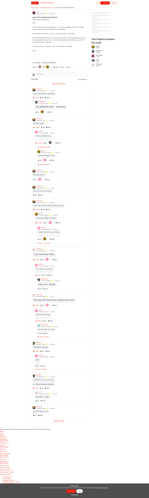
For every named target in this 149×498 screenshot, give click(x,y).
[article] (59, 93)
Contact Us (2, 445)
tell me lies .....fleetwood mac (49, 62)
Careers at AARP (4, 455)
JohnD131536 (44, 324)
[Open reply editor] (59, 74)
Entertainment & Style (46, 7)
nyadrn (37, 12)
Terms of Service (7, 478)
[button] (105, 2)
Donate (2, 433)
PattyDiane (38, 342)
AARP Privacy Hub (7, 477)
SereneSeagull (99, 55)
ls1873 (40, 392)
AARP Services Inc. (4, 461)
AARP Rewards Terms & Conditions (11, 482)
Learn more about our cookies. (101, 487)
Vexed (97, 59)
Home (32, 7)
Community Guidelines (47, 3)
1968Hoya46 (39, 249)
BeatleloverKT (42, 101)
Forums (37, 7)
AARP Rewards (3, 439)
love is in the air (37, 62)
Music (54, 7)
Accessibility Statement (8, 480)
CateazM (41, 131)
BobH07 (43, 150)
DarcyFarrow (39, 89)
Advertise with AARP (5, 453)
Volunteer (2, 435)
